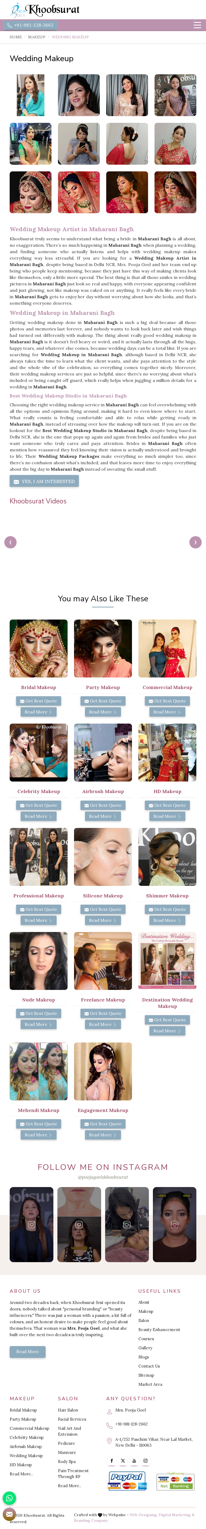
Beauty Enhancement (159, 1329)
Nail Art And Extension (69, 1431)
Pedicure (66, 1443)
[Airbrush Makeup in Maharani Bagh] (103, 753)
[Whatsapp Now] (9, 1498)
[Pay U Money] (175, 1481)
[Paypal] (127, 1481)
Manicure (67, 1452)
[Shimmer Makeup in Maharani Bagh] (167, 857)
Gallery (145, 1347)
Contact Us (149, 1366)
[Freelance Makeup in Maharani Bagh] (103, 961)
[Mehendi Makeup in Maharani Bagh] (39, 1071)
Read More (36, 711)
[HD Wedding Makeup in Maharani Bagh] (175, 95)
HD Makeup (21, 1464)
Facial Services (72, 1419)
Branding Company (91, 1520)
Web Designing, (144, 1514)
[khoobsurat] (55, 11)
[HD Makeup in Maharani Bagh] (167, 753)
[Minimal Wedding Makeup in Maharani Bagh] (127, 144)
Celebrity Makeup (27, 1437)
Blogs (143, 1356)
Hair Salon (68, 1410)
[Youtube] (134, 1460)
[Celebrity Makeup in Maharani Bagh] (39, 753)
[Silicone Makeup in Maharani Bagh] (103, 857)
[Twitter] (123, 1460)
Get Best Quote (40, 700)
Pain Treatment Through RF (73, 1473)
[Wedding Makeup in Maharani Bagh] (31, 95)
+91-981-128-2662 (33, 25)
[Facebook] (111, 1460)
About (143, 1302)
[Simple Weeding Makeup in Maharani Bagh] (127, 95)
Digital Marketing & (176, 1514)
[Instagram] (145, 1460)
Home (16, 37)
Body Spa (67, 1461)
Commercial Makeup (29, 1428)
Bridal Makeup (23, 1410)
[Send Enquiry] (9, 1514)
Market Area (150, 1384)
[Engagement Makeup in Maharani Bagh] (103, 1071)
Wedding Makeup (26, 1455)
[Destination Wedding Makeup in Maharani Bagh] (167, 961)
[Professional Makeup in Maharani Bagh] (39, 857)
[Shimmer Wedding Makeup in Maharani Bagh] (79, 144)
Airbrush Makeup (26, 1446)
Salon (143, 1320)
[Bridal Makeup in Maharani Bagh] (39, 648)
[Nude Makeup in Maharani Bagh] (39, 961)
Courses (146, 1338)
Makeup (36, 37)
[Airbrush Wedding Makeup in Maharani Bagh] (31, 144)
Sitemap (146, 1375)
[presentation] (10, 542)
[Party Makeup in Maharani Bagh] (103, 648)
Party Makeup (23, 1419)
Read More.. (21, 1473)
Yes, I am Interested (47, 481)
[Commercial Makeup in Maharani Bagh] (167, 648)
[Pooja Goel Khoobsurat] (31, 1224)
